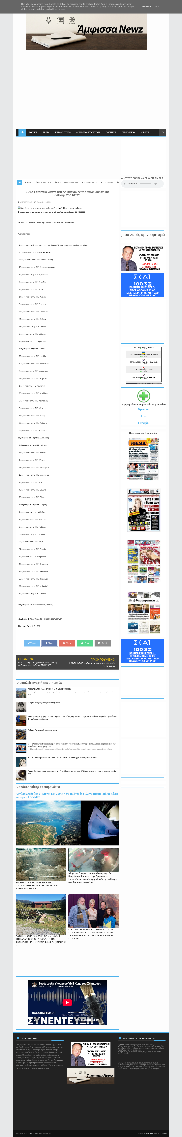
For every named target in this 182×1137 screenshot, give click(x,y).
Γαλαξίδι (144, 423)
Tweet (33, 643)
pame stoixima (157, 383)
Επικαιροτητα (63, 132)
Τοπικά (33, 132)
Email (104, 643)
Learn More (147, 7)
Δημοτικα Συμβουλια (88, 132)
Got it (158, 7)
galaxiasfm (149, 1133)
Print (87, 643)
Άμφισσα (144, 409)
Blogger (164, 1133)
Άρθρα (46, 132)
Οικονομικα (129, 132)
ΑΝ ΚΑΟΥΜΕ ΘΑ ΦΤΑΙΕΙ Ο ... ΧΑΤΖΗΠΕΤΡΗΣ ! (50, 689)
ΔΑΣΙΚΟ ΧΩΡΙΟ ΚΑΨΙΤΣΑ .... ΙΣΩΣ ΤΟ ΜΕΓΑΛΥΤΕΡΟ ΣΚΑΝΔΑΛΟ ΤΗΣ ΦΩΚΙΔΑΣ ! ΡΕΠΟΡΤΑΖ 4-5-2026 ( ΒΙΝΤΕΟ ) (41, 940)
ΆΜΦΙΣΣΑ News (32, 1133)
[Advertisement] (114, 70)
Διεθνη (145, 132)
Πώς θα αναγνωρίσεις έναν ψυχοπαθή (44, 703)
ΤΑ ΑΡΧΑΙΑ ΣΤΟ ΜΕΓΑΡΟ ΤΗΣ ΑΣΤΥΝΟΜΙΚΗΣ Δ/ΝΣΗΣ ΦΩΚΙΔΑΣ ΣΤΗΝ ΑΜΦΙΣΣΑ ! (37, 885)
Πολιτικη (111, 132)
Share (50, 643)
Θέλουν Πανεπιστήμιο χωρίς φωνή (42, 730)
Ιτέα (144, 416)
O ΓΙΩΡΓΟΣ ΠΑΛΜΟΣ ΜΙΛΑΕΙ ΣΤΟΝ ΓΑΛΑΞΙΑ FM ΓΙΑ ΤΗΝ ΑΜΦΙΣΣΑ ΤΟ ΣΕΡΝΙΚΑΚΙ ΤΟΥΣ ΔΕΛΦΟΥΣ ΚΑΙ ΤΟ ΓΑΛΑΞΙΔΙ (91, 934)
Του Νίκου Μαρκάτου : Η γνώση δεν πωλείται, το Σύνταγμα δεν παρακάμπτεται (62, 757)
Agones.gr (147, 383)
